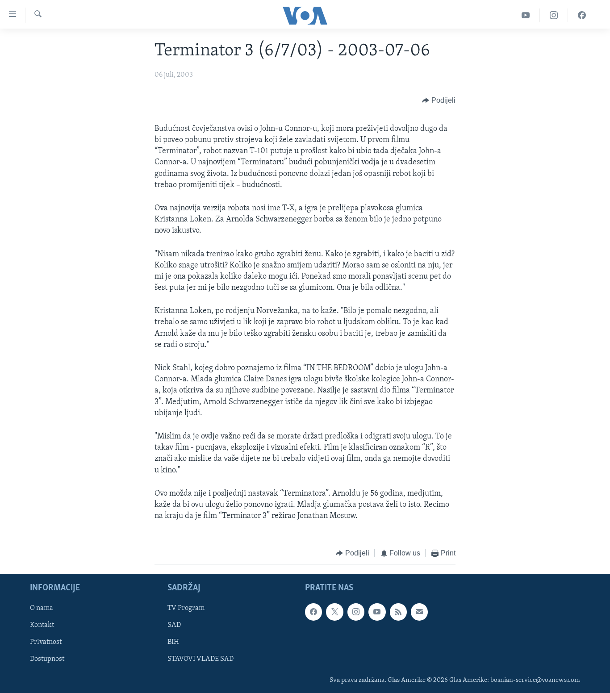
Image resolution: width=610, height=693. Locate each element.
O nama (41, 608)
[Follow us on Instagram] (355, 611)
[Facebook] (582, 15)
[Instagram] (554, 15)
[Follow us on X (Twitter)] (334, 611)
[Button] (438, 100)
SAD (174, 625)
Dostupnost (47, 659)
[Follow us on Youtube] (376, 611)
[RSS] (398, 611)
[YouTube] (526, 15)
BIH (173, 642)
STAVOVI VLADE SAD (200, 659)
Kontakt (42, 625)
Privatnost (46, 642)
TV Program (186, 608)
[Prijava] (419, 611)
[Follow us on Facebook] (313, 611)
